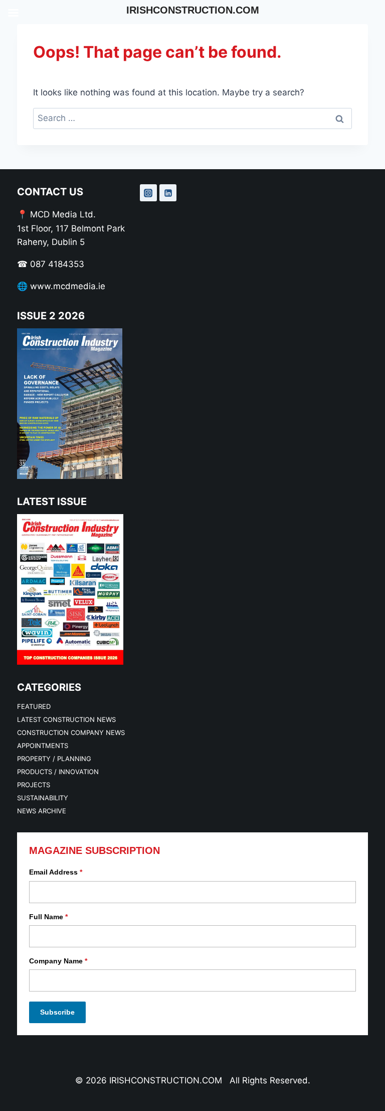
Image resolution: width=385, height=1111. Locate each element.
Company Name (58, 961)
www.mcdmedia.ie (67, 286)
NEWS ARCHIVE (41, 811)
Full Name (48, 917)
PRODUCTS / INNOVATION (58, 772)
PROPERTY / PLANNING (54, 759)
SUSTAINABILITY (42, 798)
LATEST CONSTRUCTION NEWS (66, 719)
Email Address (55, 872)
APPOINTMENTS (42, 746)
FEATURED (34, 706)
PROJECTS (33, 785)
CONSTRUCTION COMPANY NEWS (71, 732)
